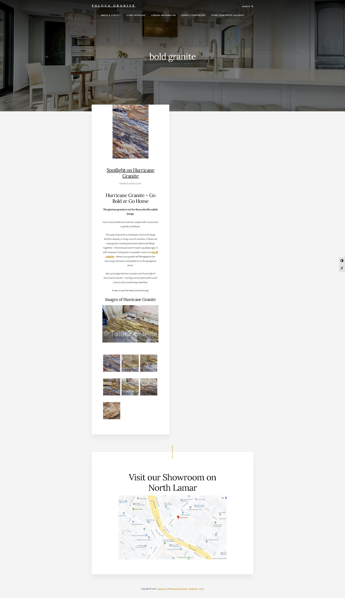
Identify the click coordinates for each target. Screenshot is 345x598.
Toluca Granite (113, 5)
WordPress (193, 589)
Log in (201, 589)
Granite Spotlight (130, 183)
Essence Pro (162, 589)
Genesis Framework (178, 589)
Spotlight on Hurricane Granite (130, 173)
